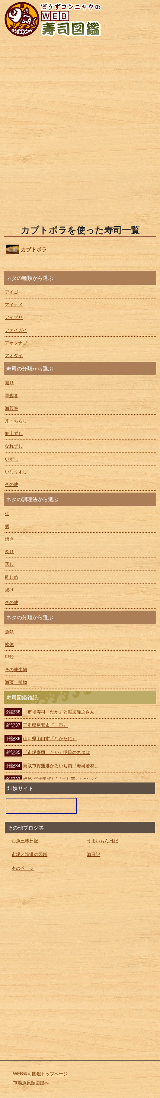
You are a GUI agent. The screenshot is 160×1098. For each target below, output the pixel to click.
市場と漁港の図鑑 (29, 854)
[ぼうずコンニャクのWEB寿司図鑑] (79, 18)
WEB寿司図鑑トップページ (40, 1073)
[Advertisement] (80, 131)
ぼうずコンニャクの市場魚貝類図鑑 (41, 806)
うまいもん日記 (102, 840)
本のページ (23, 868)
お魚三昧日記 (25, 840)
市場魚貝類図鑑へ (31, 1082)
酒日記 (93, 854)
